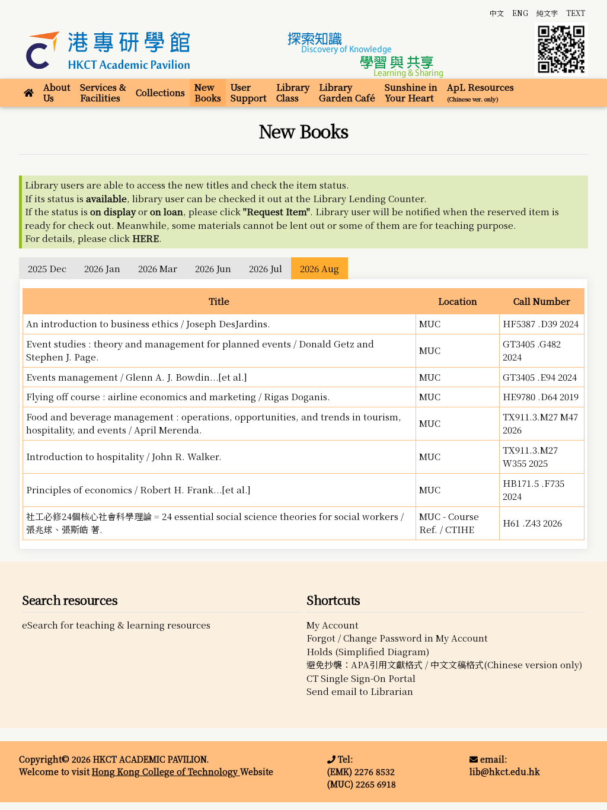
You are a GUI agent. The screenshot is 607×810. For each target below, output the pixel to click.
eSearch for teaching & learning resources (116, 624)
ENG (520, 13)
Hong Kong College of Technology (166, 771)
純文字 (547, 13)
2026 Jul (265, 268)
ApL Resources (480, 92)
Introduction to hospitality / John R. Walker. (124, 456)
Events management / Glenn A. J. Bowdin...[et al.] (136, 377)
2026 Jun (213, 268)
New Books (207, 92)
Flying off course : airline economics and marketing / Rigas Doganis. (178, 396)
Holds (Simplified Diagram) (367, 651)
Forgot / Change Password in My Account (397, 638)
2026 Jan (102, 268)
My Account (332, 624)
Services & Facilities (103, 92)
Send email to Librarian (359, 691)
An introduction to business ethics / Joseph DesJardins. (148, 323)
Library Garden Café (347, 92)
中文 (497, 13)
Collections (160, 92)
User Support (249, 92)
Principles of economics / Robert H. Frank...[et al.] (138, 489)
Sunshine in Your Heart (411, 92)
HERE (145, 238)
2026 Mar (157, 268)
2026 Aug (319, 268)
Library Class (292, 92)
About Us (57, 92)
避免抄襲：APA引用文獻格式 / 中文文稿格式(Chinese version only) (444, 664)
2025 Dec (47, 268)
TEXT (575, 13)
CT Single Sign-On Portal (361, 678)
